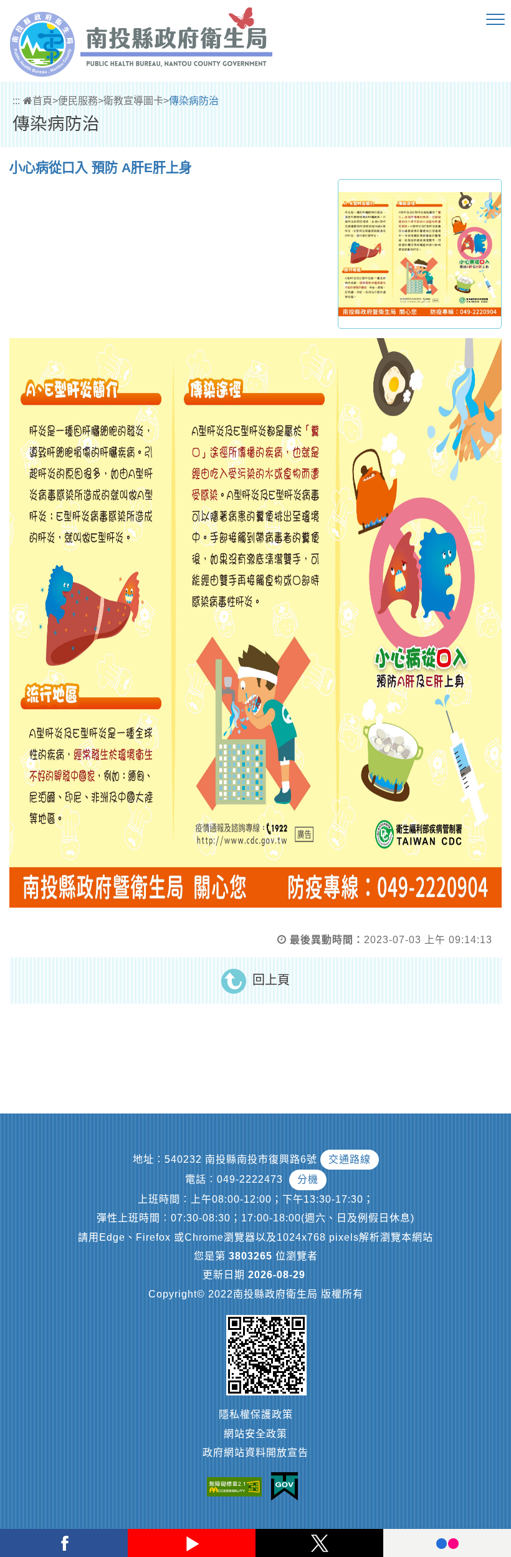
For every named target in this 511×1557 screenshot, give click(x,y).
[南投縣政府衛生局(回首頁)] (141, 42)
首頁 (42, 100)
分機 (307, 1179)
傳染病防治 (194, 100)
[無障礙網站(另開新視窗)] (237, 1486)
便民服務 (78, 100)
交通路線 (349, 1159)
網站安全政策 (255, 1433)
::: (16, 100)
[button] (495, 20)
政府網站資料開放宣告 (255, 1452)
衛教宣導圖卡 (133, 100)
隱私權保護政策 (256, 1414)
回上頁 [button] (271, 980)
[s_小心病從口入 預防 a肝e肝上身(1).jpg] (420, 254)
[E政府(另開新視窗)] (287, 1486)
